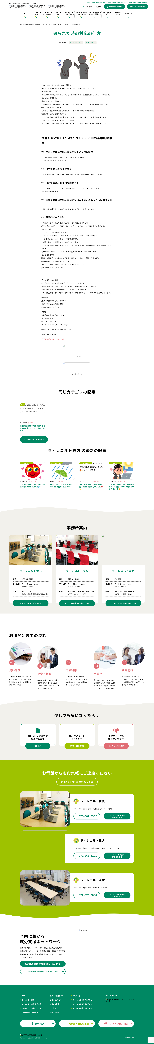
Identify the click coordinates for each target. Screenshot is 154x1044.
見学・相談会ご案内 (107, 13)
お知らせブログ (117, 13)
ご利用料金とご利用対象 (30, 1012)
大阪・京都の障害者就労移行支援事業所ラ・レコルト (22, 3)
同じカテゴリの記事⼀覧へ (34, 439)
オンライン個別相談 (116, 746)
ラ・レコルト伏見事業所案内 (82, 1000)
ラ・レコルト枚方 (76, 43)
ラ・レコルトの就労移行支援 (47, 13)
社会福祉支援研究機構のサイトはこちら (43, 971)
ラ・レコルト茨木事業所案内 (82, 1008)
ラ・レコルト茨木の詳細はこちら (117, 895)
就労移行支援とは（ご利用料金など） (81, 13)
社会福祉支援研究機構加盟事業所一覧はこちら (43, 964)
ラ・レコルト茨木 (123, 571)
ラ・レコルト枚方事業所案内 (82, 1004)
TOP (25, 14)
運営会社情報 (54, 1012)
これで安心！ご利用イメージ (69, 13)
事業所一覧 (128, 14)
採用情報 (98, 6)
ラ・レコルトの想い (36, 13)
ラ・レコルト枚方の (77, 603)
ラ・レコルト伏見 (30, 571)
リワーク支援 (58, 13)
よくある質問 (89, 6)
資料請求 (37, 746)
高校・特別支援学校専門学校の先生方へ (94, 13)
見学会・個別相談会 (77, 746)
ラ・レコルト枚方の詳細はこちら (117, 856)
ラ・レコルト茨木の (123, 603)
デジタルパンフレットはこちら (53, 339)
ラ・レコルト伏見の (30, 603)
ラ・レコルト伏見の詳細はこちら (117, 816)
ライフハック (90, 43)
